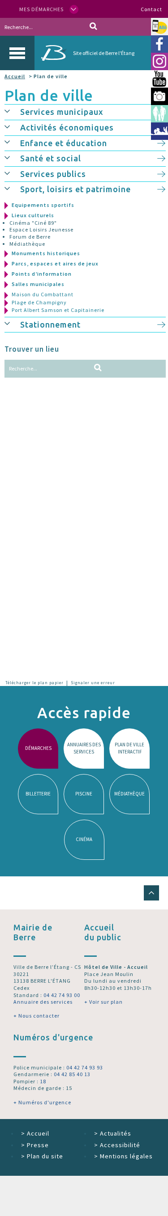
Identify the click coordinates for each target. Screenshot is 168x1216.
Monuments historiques (46, 253)
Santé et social (50, 158)
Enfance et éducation (63, 143)
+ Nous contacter (36, 1015)
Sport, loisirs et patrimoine (75, 189)
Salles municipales (38, 284)
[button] (12, 110)
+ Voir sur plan (103, 1001)
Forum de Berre (30, 236)
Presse (35, 1145)
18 (43, 1081)
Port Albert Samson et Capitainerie (58, 310)
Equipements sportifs (43, 205)
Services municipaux (61, 111)
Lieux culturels (33, 215)
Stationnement (50, 324)
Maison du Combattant (42, 294)
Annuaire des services (43, 1001)
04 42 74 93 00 (61, 995)
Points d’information (42, 273)
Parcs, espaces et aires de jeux (55, 263)
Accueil (14, 76)
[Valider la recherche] (93, 27)
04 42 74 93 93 (84, 1067)
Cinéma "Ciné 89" (33, 222)
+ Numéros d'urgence (42, 1102)
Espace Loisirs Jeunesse (41, 229)
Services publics (53, 173)
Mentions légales (123, 1156)
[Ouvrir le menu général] (17, 53)
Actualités (112, 1133)
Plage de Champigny (39, 302)
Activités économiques (67, 127)
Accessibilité (117, 1145)
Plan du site (42, 1156)
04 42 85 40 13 (72, 1074)
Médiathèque (27, 243)
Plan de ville (48, 95)
